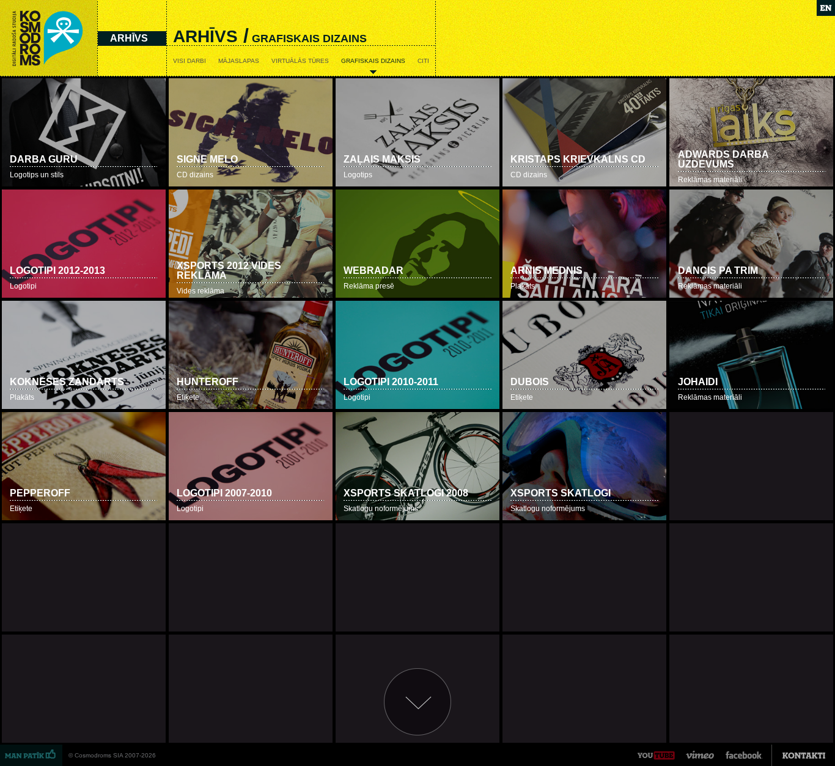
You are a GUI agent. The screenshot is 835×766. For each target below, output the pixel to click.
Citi (423, 60)
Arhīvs (129, 38)
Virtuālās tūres (300, 60)
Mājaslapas (238, 60)
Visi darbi (189, 60)
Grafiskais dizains (373, 60)
